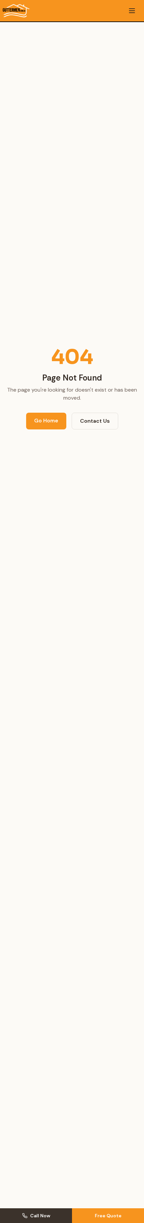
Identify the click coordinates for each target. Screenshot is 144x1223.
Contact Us (95, 420)
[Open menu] (132, 10)
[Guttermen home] (16, 10)
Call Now (40, 1216)
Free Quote (108, 1216)
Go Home (46, 420)
